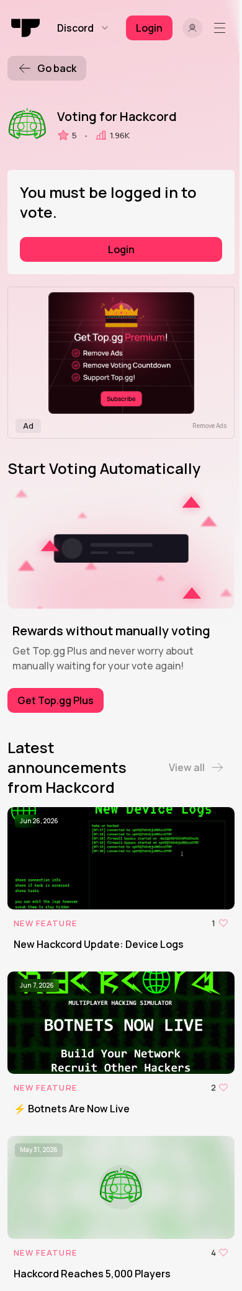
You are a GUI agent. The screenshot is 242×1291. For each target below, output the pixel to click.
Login (121, 249)
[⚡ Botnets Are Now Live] (121, 1044)
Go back (56, 68)
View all (187, 767)
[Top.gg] (26, 28)
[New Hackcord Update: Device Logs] (121, 879)
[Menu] (222, 28)
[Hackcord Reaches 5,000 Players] (121, 1208)
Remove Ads (209, 425)
